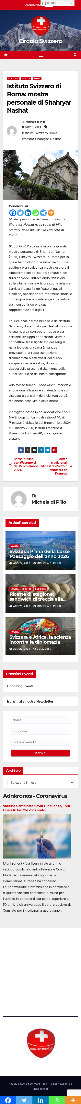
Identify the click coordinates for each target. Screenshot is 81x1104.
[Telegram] (43, 212)
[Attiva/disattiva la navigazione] (41, 55)
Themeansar (40, 1088)
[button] (75, 55)
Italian (51, 3)
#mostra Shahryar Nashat (41, 139)
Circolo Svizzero (41, 41)
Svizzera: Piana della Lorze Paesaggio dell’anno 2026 (39, 554)
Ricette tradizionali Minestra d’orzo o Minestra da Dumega (54, 466)
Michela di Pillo (36, 122)
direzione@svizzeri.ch (24, 966)
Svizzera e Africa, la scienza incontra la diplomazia (40, 639)
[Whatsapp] (35, 212)
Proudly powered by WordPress (28, 1083)
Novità (26, 78)
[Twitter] (20, 212)
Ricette (26, 589)
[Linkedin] (28, 212)
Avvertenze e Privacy (19, 988)
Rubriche (40, 589)
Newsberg (64, 1083)
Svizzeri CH (45, 648)
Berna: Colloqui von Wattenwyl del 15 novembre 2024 (26, 464)
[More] (51, 212)
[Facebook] (12, 212)
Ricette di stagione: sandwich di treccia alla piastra (36, 599)
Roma (37, 78)
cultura (13, 78)
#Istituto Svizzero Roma (39, 133)
